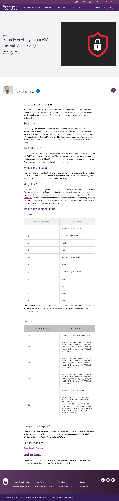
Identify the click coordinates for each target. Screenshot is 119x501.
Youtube (108, 480)
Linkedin (103, 480)
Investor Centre (85, 486)
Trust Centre (62, 482)
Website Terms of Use (65, 486)
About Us (76, 7)
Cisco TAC (28, 197)
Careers (82, 482)
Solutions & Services (30, 7)
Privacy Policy (39, 482)
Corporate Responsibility (21, 486)
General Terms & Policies (21, 482)
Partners (48, 7)
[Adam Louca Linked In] (38, 91)
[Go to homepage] (5, 483)
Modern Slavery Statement (43, 486)
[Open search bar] (112, 7)
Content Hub (62, 7)
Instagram (113, 480)
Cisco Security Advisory (33, 448)
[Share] (113, 90)
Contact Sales (100, 7)
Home (10, 7)
